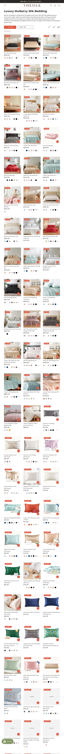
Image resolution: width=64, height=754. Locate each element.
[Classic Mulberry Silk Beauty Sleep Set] (31, 570)
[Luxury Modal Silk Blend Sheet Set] (31, 104)
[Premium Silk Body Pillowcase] (51, 413)
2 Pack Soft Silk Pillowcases (12, 738)
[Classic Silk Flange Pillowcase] (12, 539)
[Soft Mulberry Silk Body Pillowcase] (12, 602)
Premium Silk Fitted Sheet (31, 53)
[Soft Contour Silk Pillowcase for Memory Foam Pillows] (51, 665)
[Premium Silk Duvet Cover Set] (12, 256)
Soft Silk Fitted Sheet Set (11, 82)
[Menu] (5, 5)
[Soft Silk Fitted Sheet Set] (12, 72)
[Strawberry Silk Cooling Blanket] (12, 195)
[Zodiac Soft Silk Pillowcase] (31, 602)
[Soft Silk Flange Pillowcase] (31, 696)
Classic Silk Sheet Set (49, 175)
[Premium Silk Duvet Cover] (51, 195)
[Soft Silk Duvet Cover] (31, 195)
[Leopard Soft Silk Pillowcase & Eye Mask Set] (31, 633)
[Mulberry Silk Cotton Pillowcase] (51, 570)
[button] (51, 5)
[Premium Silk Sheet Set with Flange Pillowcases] (51, 319)
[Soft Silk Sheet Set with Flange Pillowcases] (31, 319)
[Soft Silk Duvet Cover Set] (51, 226)
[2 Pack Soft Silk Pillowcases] (12, 728)
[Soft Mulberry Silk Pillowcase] (51, 696)
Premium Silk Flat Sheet (11, 145)
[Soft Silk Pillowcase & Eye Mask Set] (31, 665)
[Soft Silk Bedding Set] (12, 287)
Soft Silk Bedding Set (10, 297)
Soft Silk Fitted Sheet (10, 53)
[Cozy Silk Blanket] (51, 135)
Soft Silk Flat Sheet (48, 114)
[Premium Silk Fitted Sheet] (31, 43)
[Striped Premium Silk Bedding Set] (51, 256)
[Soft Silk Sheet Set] (12, 165)
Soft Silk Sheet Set (9, 175)
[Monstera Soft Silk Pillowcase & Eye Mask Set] (51, 633)
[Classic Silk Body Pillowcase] (12, 507)
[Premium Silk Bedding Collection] (31, 287)
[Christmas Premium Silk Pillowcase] (12, 570)
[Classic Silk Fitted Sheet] (51, 43)
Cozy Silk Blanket (48, 145)
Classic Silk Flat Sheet (29, 145)
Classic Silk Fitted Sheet (50, 53)
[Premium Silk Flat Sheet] (12, 135)
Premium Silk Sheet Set (30, 175)
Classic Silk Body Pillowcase (12, 518)
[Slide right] (58, 1)
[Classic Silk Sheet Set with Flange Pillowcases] (12, 350)
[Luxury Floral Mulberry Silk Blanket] (51, 382)
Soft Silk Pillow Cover (10, 675)
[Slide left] (5, 1)
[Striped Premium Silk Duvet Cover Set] (31, 226)
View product (18, 49)
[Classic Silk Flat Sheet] (31, 135)
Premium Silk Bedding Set (51, 360)
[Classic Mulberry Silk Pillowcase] (31, 539)
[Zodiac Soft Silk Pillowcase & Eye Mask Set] (51, 602)
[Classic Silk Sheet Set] (51, 165)
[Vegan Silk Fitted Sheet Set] (12, 104)
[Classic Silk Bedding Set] (12, 382)
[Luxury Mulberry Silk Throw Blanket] (31, 382)
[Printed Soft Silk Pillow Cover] (12, 696)
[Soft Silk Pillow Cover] (12, 665)
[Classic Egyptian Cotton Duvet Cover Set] (31, 413)
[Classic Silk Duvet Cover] (12, 226)
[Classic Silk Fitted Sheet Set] (51, 72)
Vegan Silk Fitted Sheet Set (12, 114)
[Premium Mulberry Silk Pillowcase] (51, 445)
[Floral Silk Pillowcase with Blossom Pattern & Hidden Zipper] (31, 728)
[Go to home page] (32, 5)
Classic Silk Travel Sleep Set (51, 518)
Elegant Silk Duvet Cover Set (12, 329)
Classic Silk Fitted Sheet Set (51, 82)
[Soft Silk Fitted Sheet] (12, 43)
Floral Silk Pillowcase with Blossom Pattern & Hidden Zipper (31, 740)
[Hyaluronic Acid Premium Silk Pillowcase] (31, 476)
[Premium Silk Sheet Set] (31, 165)
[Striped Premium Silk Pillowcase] (51, 476)
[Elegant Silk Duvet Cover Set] (12, 319)
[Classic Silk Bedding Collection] (51, 287)
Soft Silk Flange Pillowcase (31, 706)
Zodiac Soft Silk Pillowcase (31, 612)
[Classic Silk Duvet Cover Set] (31, 256)
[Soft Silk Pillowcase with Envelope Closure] (12, 633)
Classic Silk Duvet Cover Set (31, 266)
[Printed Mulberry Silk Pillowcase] (12, 445)
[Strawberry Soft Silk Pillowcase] (51, 728)
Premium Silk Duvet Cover (51, 205)
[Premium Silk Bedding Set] (51, 350)
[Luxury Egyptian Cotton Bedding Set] (12, 413)
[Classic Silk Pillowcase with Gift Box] (31, 507)
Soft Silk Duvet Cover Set (50, 236)
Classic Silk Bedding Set (11, 392)
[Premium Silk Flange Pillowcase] (31, 445)
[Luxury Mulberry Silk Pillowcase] (51, 539)
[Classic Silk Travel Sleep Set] (51, 507)
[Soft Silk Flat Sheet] (51, 104)
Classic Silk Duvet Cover (11, 236)
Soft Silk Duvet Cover (29, 205)
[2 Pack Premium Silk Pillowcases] (12, 476)
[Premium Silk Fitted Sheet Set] (31, 72)
